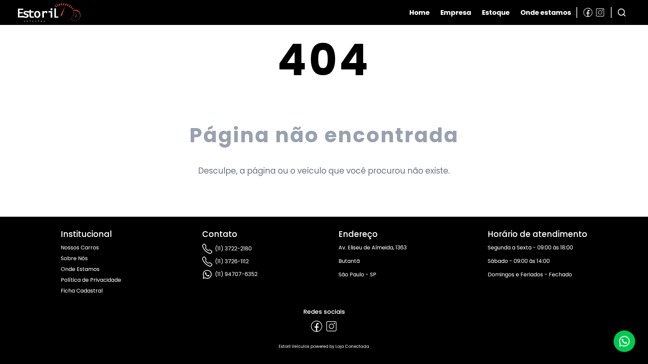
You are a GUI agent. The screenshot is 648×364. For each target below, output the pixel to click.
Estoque (496, 12)
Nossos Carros (80, 247)
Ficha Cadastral (82, 291)
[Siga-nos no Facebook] (588, 12)
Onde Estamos (80, 269)
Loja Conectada (352, 346)
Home (419, 12)
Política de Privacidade (91, 280)
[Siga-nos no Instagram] (600, 12)
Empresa (455, 12)
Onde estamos (545, 12)
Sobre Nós (74, 258)
